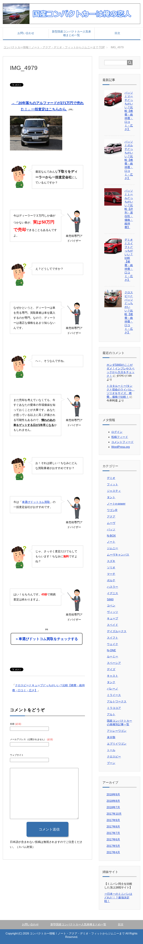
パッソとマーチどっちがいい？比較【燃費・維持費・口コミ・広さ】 (129, 111)
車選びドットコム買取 (36, 502)
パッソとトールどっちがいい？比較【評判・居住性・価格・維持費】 (129, 209)
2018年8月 (113, 800)
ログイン (116, 431)
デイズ (111, 669)
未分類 (111, 737)
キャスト (112, 675)
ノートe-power (116, 503)
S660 (110, 599)
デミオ (111, 478)
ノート (111, 541)
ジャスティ (114, 490)
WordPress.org (120, 446)
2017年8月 (113, 826)
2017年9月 (113, 820)
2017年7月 (113, 833)
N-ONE (111, 650)
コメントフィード (122, 442)
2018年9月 (113, 794)
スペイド (112, 624)
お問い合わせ (25, 33)
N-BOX (111, 535)
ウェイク (112, 644)
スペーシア (114, 662)
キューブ (112, 618)
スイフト (112, 637)
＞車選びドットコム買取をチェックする (46, 639)
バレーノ (112, 688)
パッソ (111, 529)
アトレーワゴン (116, 730)
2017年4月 (113, 852)
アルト (111, 714)
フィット (112, 484)
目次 (117, 33)
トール (111, 750)
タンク (111, 682)
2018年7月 (113, 807)
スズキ (111, 561)
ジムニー (112, 548)
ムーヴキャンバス (118, 554)
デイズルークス (116, 631)
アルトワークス (116, 701)
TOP (56, 47)
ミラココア (114, 707)
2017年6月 (113, 839)
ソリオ (111, 567)
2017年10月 (114, 813)
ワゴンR (112, 510)
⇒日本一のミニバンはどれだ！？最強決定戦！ (118, 897)
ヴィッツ (112, 612)
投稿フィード (119, 437)
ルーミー (112, 656)
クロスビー (114, 756)
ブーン (111, 763)
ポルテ (111, 580)
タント (111, 497)
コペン (111, 605)
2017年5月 (113, 845)
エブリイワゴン (116, 743)
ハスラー (112, 586)
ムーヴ (111, 523)
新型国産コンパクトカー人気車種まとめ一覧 (71, 33)
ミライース (114, 695)
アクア (111, 516)
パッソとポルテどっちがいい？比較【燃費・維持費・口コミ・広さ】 (129, 160)
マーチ (111, 573)
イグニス (112, 593)
